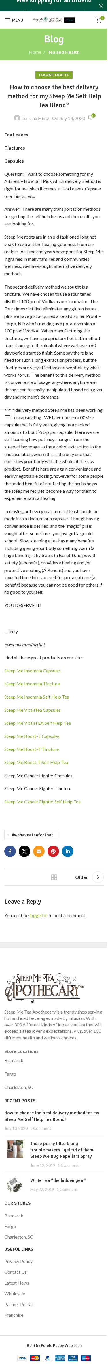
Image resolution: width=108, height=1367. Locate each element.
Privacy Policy (18, 1261)
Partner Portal (18, 1304)
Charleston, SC (18, 1087)
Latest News (16, 1282)
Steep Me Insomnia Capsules (32, 670)
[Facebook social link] (10, 851)
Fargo (10, 1073)
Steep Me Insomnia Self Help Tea (36, 696)
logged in (38, 915)
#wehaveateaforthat (32, 834)
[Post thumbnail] (15, 1154)
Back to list (54, 877)
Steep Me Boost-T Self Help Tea (36, 762)
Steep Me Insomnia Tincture (32, 683)
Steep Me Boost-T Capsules (32, 736)
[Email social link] (39, 851)
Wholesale (14, 1293)
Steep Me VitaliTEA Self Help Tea (37, 723)
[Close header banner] (101, 5)
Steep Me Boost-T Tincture (31, 749)
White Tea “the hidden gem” (58, 1180)
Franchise (13, 1315)
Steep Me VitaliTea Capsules (32, 710)
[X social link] (24, 851)
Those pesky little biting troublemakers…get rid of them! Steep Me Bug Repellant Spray (62, 1150)
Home (35, 52)
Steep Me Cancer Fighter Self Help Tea (42, 801)
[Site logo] (54, 19)
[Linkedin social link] (67, 851)
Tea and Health (63, 52)
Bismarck (13, 1060)
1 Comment (40, 1128)
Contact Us (15, 1272)
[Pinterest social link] (53, 851)
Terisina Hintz (35, 118)
